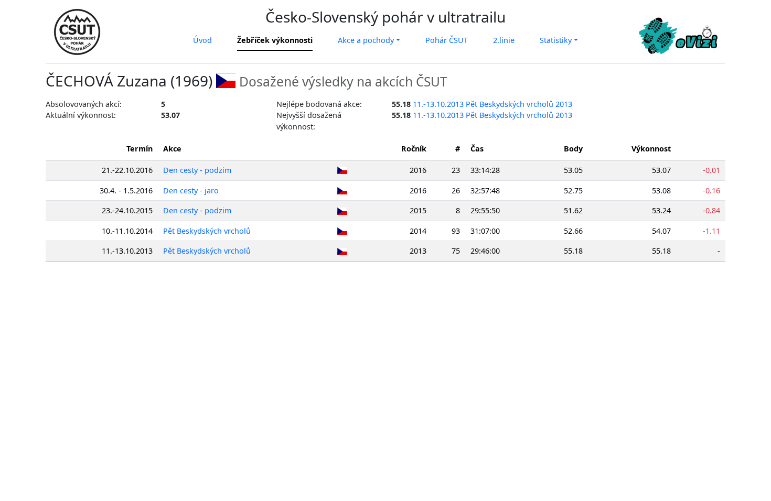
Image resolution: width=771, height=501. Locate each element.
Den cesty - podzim (197, 170)
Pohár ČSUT (446, 40)
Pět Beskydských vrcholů (207, 231)
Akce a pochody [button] (366, 40)
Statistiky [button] (556, 40)
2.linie (504, 40)
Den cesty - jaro (191, 190)
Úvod (202, 40)
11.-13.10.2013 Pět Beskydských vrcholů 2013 (492, 104)
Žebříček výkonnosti (275, 40)
